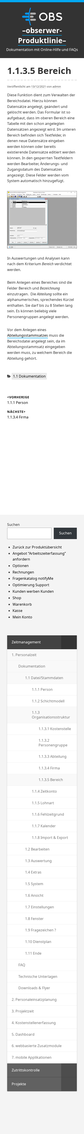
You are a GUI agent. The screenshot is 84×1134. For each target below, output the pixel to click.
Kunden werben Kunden (33, 591)
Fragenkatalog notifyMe (33, 578)
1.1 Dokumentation (29, 376)
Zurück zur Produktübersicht (37, 547)
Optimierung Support (31, 584)
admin (56, 86)
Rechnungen (23, 572)
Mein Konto (22, 617)
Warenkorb (22, 604)
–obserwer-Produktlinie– (42, 35)
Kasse (17, 610)
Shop (17, 597)
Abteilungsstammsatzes (27, 335)
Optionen (21, 565)
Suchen (13, 524)
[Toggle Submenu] (69, 642)
